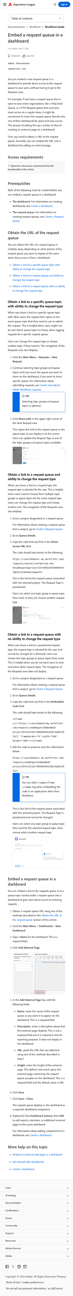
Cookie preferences (32, 1282)
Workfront (35, 27)
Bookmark (16, 55)
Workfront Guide (54, 27)
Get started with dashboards (28, 1161)
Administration (23, 63)
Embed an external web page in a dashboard (37, 1154)
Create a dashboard (41, 206)
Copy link (30, 55)
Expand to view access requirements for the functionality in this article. (31, 167)
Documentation (16, 27)
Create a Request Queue (49, 529)
